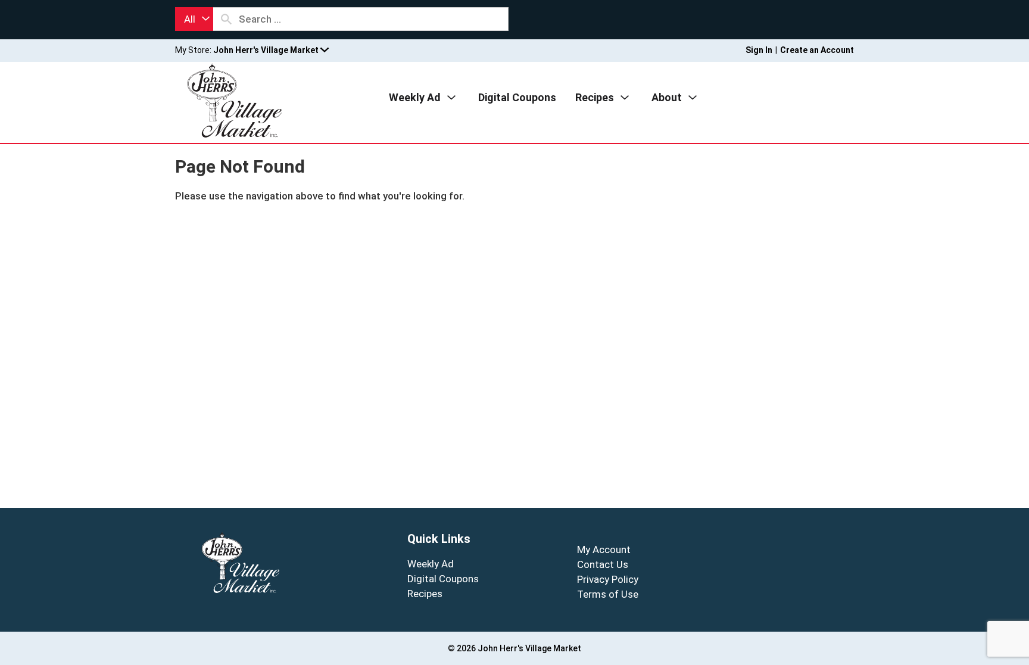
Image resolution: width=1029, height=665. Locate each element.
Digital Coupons (443, 579)
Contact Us (602, 564)
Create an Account (817, 50)
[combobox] (194, 19)
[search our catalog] (226, 19)
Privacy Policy (607, 579)
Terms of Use (607, 594)
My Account (604, 549)
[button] (271, 50)
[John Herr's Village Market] (234, 99)
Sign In (759, 50)
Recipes (424, 594)
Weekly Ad (430, 564)
